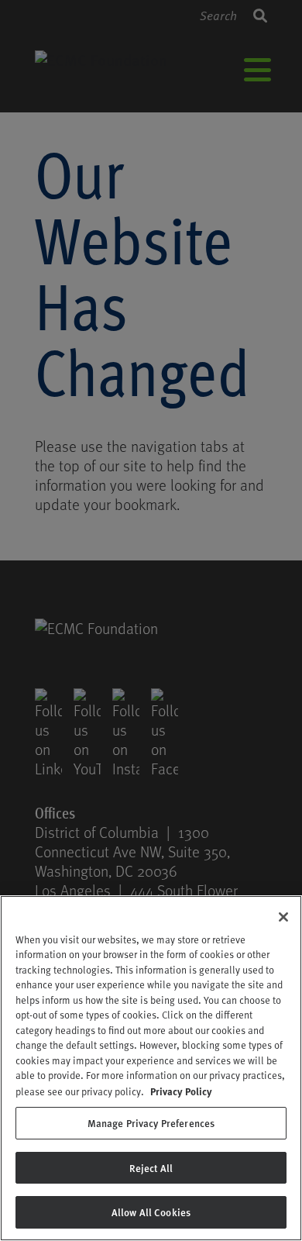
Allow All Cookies (151, 1212)
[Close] (283, 917)
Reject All (151, 1167)
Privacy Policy (181, 1091)
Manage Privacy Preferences (151, 1122)
